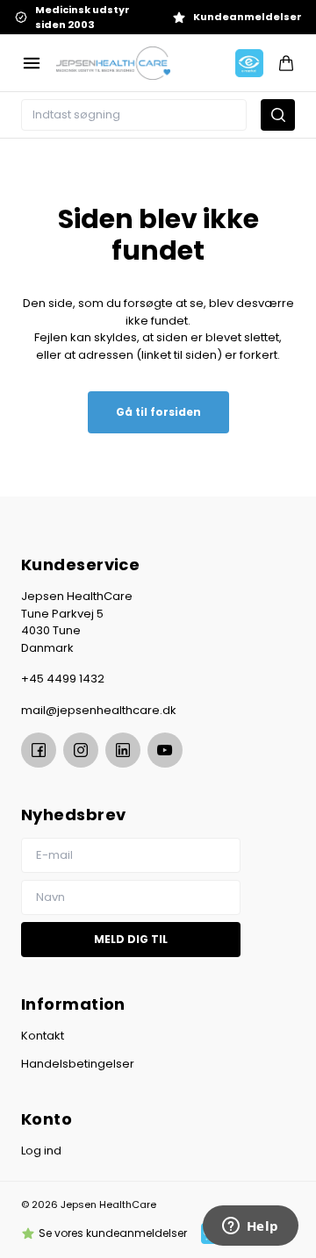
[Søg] (278, 115)
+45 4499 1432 (62, 678)
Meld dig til (131, 939)
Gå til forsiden (158, 411)
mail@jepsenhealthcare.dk (98, 710)
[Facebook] (38, 750)
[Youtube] (165, 750)
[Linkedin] (122, 750)
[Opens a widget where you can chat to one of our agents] (250, 1227)
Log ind (41, 1150)
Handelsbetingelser (77, 1063)
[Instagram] (80, 750)
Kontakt (42, 1035)
